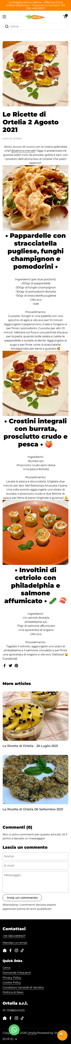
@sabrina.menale (23, 150)
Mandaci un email (15, 942)
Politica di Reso (13, 992)
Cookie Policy (12, 982)
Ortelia (32, 1033)
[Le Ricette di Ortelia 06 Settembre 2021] (35, 779)
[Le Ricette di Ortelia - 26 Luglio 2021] (35, 716)
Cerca (6, 967)
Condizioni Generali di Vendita (23, 987)
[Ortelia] (34, 17)
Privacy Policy (12, 977)
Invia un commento (22, 898)
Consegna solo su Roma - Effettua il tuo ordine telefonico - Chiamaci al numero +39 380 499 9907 (35, 5)
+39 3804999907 (14, 936)
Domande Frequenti (17, 972)
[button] (65, 16)
